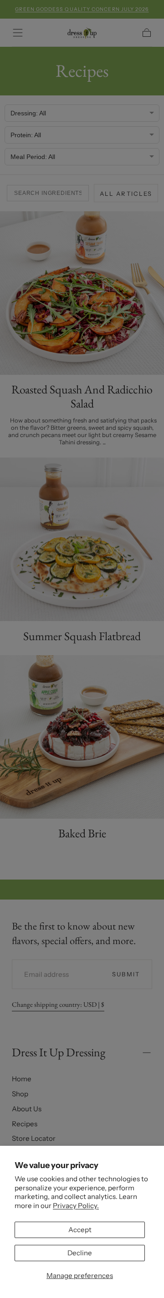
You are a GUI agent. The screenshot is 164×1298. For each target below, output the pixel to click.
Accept (80, 1229)
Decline (79, 1252)
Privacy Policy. (76, 1205)
